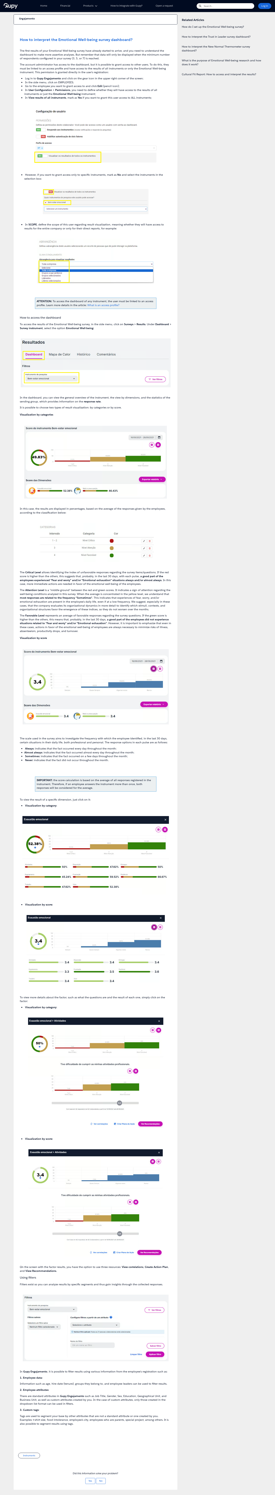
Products (88, 5)
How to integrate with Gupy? (127, 5)
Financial (65, 5)
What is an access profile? (103, 305)
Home (43, 5)
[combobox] (229, 6)
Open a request (164, 5)
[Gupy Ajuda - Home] (18, 6)
